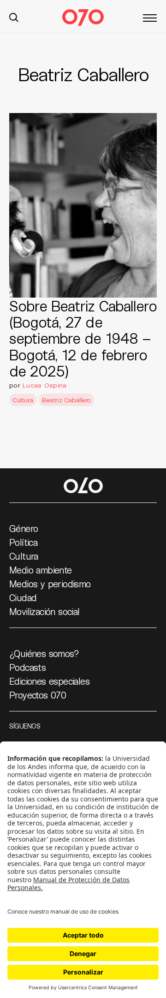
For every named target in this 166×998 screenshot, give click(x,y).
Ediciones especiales (49, 681)
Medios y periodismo (50, 583)
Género (23, 528)
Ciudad (22, 597)
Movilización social (44, 611)
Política (23, 542)
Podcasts (27, 667)
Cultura (22, 400)
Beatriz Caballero (66, 400)
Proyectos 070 (37, 694)
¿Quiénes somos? (44, 653)
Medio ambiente (40, 569)
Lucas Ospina (44, 385)
